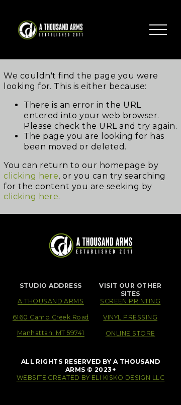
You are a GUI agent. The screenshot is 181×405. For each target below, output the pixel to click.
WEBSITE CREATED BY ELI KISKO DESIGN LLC (91, 377)
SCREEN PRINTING (130, 301)
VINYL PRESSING (130, 317)
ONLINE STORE (130, 333)
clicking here (31, 176)
